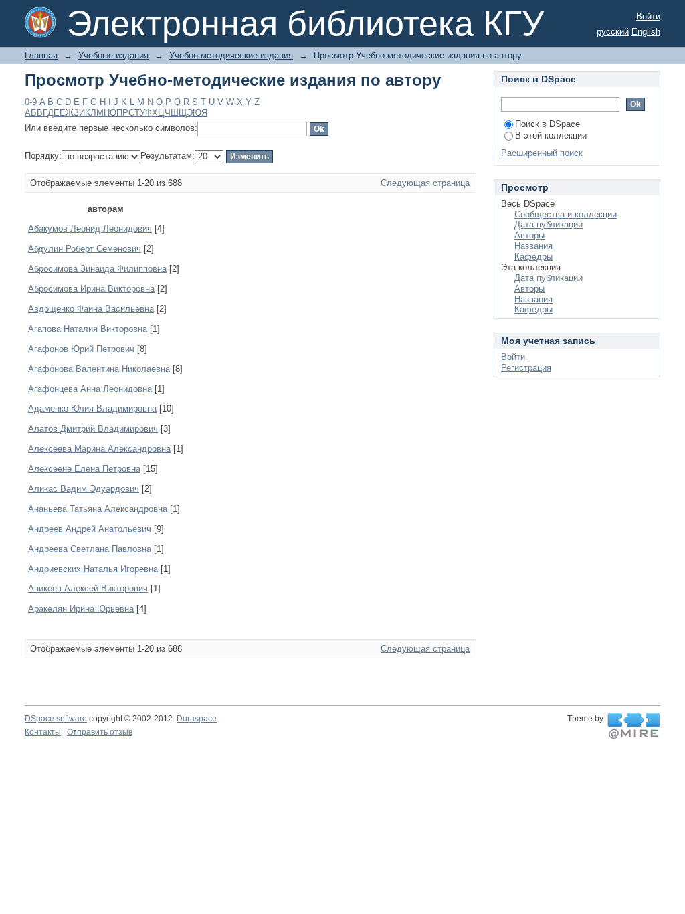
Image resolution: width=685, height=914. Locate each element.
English (645, 32)
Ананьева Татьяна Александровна (97, 509)
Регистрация (526, 368)
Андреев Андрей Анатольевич (89, 529)
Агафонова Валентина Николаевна (99, 369)
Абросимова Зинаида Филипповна (97, 269)
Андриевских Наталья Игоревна (93, 569)
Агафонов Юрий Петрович (81, 349)
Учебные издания (113, 55)
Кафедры (533, 257)
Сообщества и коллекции (565, 214)
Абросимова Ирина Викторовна (91, 289)
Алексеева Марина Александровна (99, 449)
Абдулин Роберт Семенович (84, 249)
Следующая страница (425, 183)
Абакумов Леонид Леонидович (90, 228)
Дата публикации (548, 224)
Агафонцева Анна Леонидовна (90, 389)
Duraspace (197, 718)
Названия (533, 246)
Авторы (529, 235)
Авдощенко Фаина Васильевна (91, 309)
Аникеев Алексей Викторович (88, 588)
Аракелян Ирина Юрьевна (81, 609)
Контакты (43, 732)
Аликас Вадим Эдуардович (83, 489)
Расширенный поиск (542, 153)
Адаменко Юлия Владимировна (92, 408)
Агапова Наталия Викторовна (87, 329)
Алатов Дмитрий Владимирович (93, 429)
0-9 (31, 102)
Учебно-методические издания (231, 55)
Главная (41, 55)
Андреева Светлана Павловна (89, 549)
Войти (648, 16)
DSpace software (56, 718)
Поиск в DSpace (547, 124)
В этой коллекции (551, 135)
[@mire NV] (633, 726)
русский (613, 32)
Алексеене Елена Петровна (84, 469)
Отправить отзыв (99, 732)
